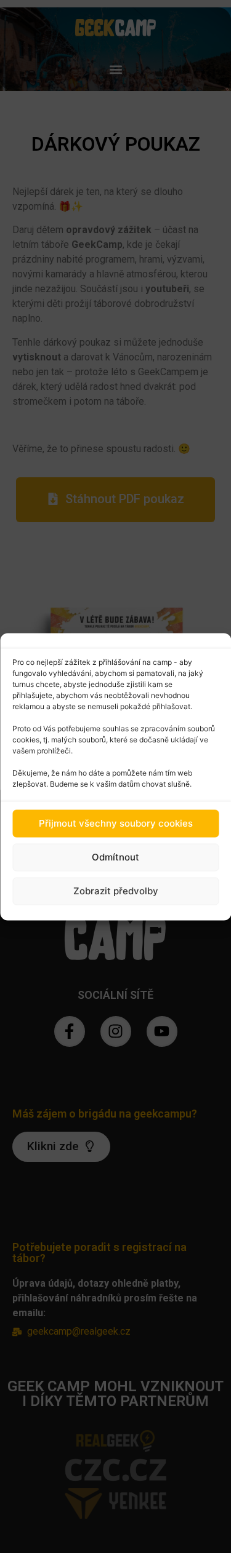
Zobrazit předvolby (115, 891)
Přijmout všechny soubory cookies (116, 823)
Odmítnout (115, 857)
